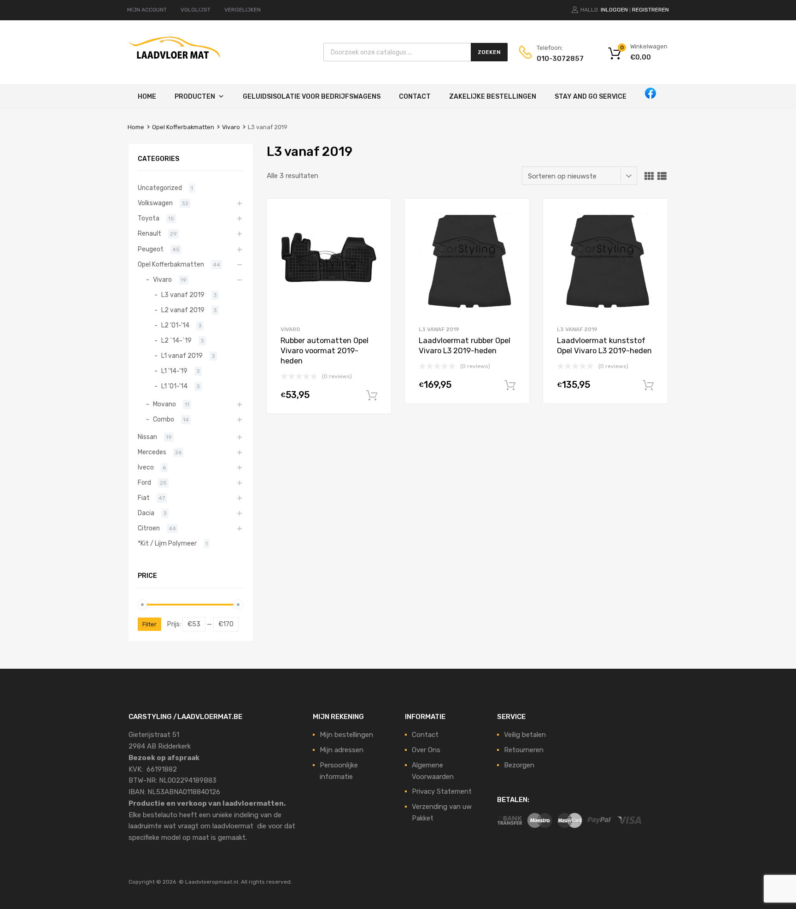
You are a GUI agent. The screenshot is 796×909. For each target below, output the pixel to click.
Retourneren (524, 750)
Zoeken (489, 52)
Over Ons (426, 750)
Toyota (148, 218)
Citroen (149, 528)
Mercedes (152, 452)
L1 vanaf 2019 (182, 355)
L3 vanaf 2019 (439, 329)
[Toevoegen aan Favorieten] (376, 216)
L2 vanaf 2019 (183, 310)
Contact (415, 97)
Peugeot (151, 249)
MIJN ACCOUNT (147, 9)
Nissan (147, 436)
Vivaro (231, 127)
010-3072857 (559, 58)
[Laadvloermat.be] (175, 63)
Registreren (650, 9)
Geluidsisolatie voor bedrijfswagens (311, 97)
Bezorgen (519, 765)
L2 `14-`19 (176, 340)
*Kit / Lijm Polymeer (167, 543)
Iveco (146, 467)
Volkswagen (155, 203)
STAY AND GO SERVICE (590, 97)
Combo (163, 419)
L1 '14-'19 (174, 370)
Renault (149, 233)
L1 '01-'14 (174, 386)
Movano (164, 404)
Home (147, 97)
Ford (144, 482)
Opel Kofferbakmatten (183, 127)
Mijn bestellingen (346, 735)
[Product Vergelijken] (376, 231)
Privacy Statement (442, 791)
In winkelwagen (371, 396)
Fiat (144, 497)
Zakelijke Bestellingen (492, 97)
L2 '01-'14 (175, 325)
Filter (149, 624)
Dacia (146, 513)
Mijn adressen (341, 750)
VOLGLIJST (196, 9)
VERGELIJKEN (242, 9)
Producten (195, 97)
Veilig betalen (525, 735)
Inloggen (614, 9)
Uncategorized (160, 187)
